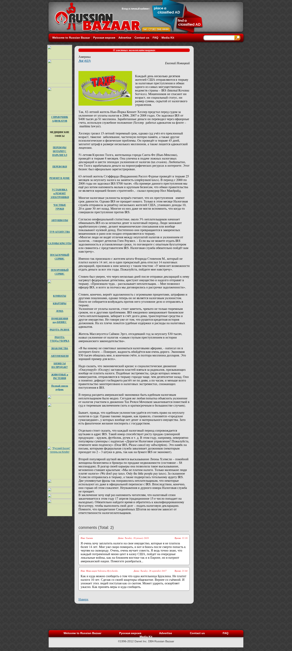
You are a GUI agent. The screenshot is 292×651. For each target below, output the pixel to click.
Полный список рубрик (59, 387)
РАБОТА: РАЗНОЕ (60, 329)
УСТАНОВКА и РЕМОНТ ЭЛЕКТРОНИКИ (59, 193)
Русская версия (104, 37)
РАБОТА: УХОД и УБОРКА (59, 339)
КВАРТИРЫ (59, 303)
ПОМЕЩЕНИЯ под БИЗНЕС (59, 320)
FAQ (155, 37)
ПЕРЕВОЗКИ (59, 166)
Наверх (83, 599)
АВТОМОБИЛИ (60, 356)
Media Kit (167, 37)
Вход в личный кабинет (136, 8)
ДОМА (59, 311)
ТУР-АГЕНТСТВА (59, 232)
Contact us (141, 37)
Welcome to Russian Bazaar (71, 37)
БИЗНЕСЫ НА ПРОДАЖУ (59, 365)
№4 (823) (84, 60)
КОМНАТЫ (59, 296)
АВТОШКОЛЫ (59, 220)
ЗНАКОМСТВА (59, 348)
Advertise (124, 37)
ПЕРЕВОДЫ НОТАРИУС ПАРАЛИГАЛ (59, 151)
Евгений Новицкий (177, 63)
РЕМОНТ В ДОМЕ (59, 178)
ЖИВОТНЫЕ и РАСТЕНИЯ (59, 376)
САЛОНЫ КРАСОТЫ (60, 243)
